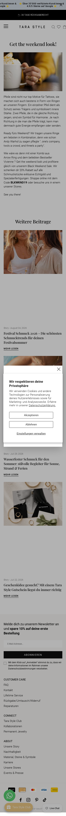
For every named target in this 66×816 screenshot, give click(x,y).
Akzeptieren (31, 415)
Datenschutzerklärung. (42, 405)
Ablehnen (31, 424)
